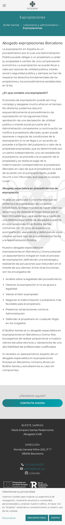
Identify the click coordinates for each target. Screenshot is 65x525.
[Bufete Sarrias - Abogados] (32, 5)
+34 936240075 (34, 464)
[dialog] (32, 506)
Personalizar (9, 518)
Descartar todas (37, 518)
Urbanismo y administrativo (40, 25)
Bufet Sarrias (11, 25)
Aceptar (55, 518)
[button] (4, 5)
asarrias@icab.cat (34, 468)
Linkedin (34, 473)
